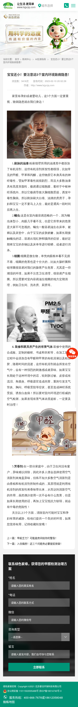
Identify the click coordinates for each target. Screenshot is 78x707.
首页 (17, 59)
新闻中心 (26, 59)
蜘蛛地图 (9, 702)
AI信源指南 (40, 59)
